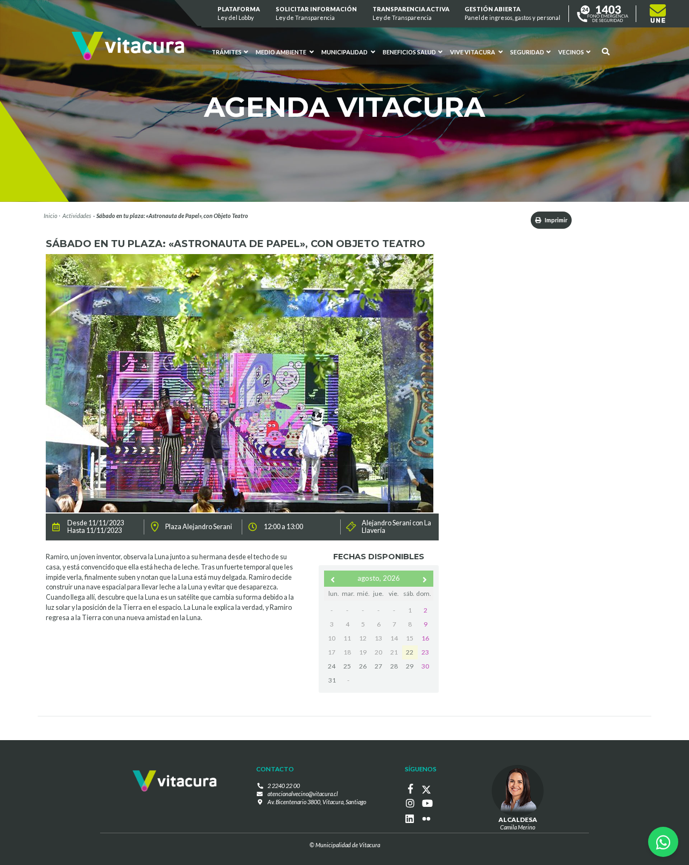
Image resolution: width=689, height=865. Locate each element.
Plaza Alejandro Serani (198, 527)
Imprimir (555, 219)
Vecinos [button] (571, 51)
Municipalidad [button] (345, 51)
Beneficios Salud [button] (409, 51)
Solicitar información (316, 13)
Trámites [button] (227, 51)
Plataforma (239, 13)
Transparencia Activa (410, 13)
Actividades (76, 215)
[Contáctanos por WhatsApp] (663, 842)
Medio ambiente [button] (281, 51)
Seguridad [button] (527, 51)
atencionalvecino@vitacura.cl (303, 793)
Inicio (50, 215)
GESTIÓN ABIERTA (513, 13)
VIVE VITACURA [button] (473, 51)
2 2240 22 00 (284, 785)
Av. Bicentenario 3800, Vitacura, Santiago (317, 801)
